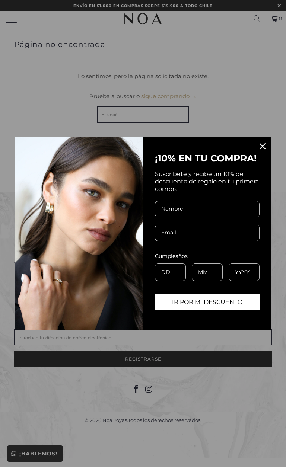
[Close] (262, 146)
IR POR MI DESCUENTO (207, 302)
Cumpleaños (171, 256)
